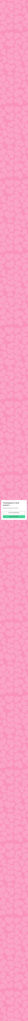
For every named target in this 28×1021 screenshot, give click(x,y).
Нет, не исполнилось (14, 512)
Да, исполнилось (14, 516)
